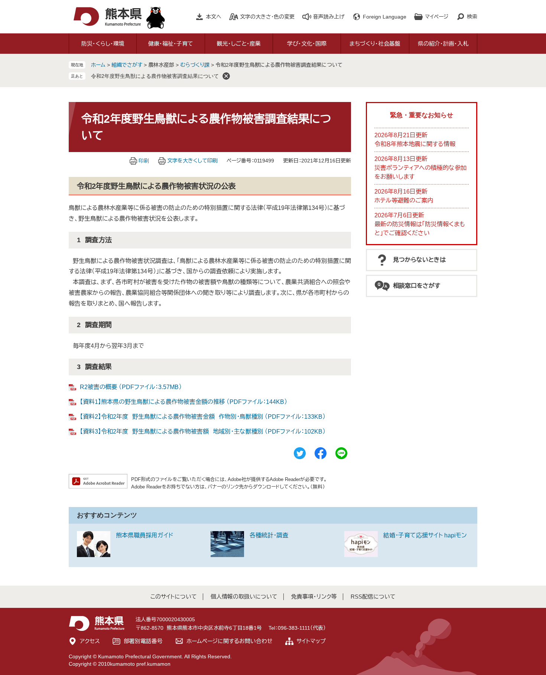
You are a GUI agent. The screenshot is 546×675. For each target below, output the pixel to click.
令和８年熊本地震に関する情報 (414, 144)
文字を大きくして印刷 (192, 161)
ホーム (98, 65)
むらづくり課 (195, 65)
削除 (226, 76)
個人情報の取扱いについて (244, 596)
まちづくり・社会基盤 (375, 43)
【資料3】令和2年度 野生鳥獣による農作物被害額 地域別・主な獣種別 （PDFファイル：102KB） (202, 431)
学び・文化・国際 (306, 43)
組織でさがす (126, 65)
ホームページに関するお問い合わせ (229, 641)
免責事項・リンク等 (314, 596)
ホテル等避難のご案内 (403, 200)
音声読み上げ (328, 17)
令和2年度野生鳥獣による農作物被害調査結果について (155, 76)
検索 (472, 17)
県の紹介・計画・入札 (443, 43)
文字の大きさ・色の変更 (267, 17)
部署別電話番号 (143, 641)
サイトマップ (311, 641)
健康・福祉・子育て (170, 43)
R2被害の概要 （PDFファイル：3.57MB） (131, 387)
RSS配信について (373, 596)
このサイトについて (173, 596)
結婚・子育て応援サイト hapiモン (425, 535)
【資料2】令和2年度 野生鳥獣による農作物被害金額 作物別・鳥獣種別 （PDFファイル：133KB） (202, 417)
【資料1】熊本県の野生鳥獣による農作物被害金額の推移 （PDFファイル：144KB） (183, 402)
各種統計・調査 (269, 535)
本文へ (213, 17)
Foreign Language (384, 17)
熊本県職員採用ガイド (144, 535)
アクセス (90, 641)
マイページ (436, 17)
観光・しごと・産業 (239, 43)
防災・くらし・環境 (102, 43)
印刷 (144, 161)
